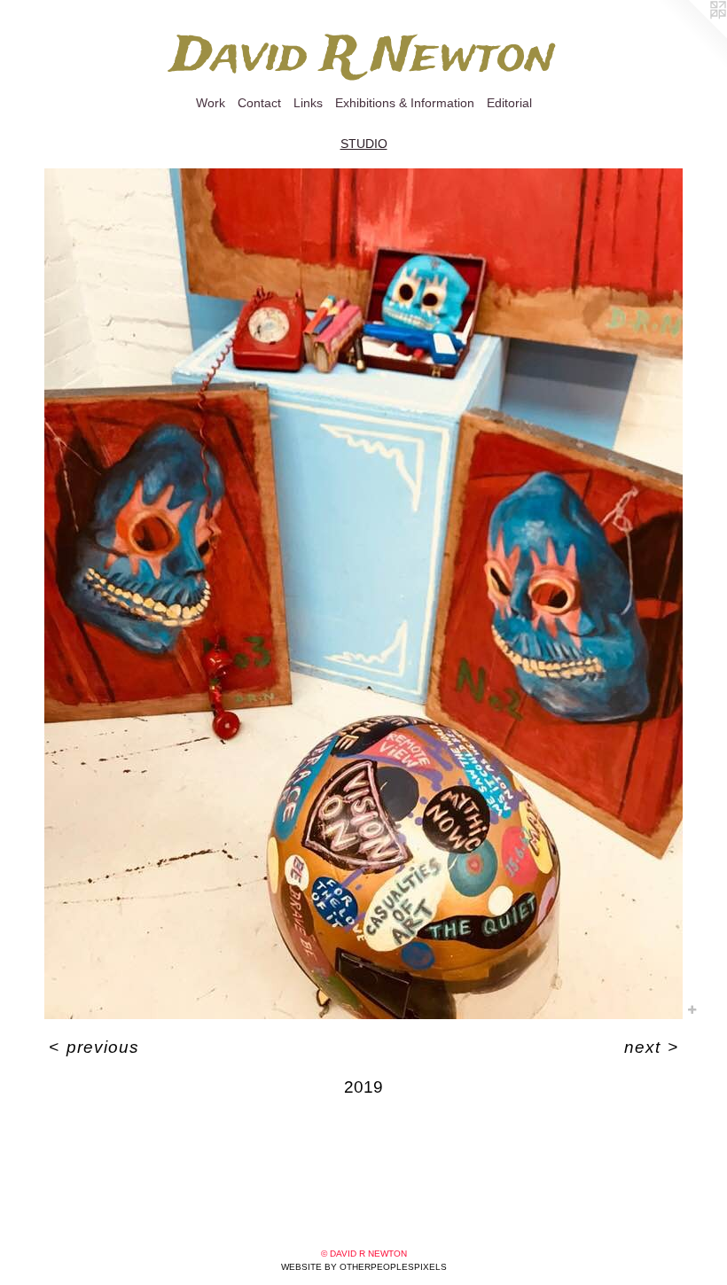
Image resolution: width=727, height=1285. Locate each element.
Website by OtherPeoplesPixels (364, 1267)
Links (308, 103)
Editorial (509, 103)
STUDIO (363, 143)
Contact (259, 103)
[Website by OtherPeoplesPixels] (691, 35)
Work (210, 103)
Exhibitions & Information (404, 103)
